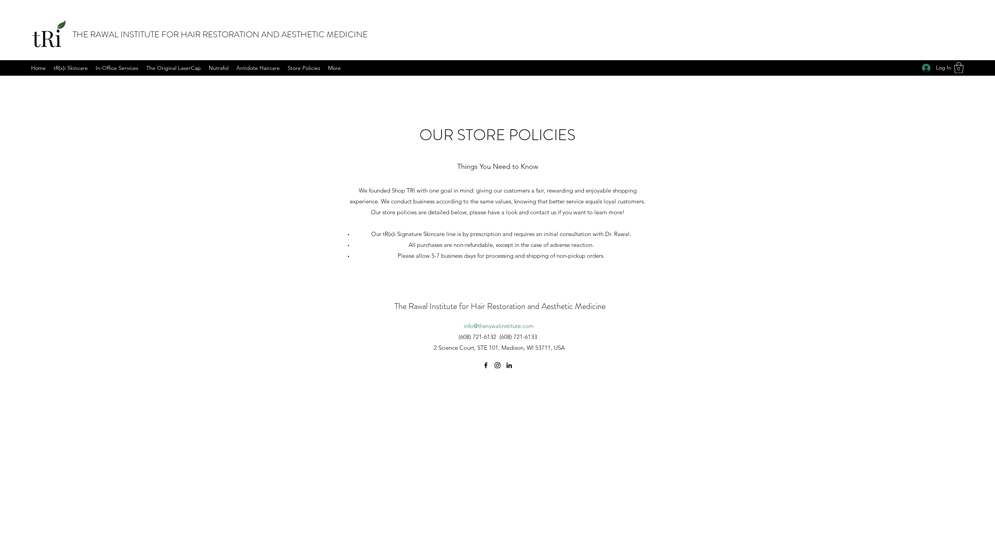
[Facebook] (486, 365)
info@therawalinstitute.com (499, 326)
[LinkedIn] (509, 365)
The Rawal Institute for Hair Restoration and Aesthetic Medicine (500, 306)
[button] (959, 67)
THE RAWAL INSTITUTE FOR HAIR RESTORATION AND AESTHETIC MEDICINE (220, 34)
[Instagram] (497, 365)
